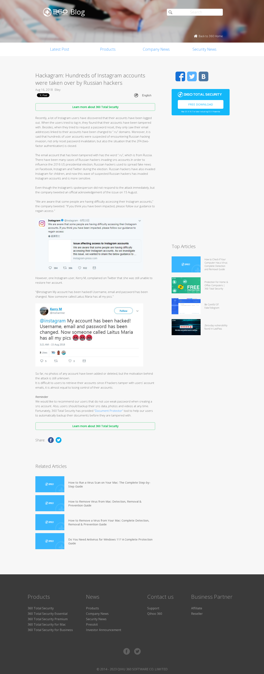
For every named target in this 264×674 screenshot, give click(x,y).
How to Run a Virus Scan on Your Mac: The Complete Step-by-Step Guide (109, 484)
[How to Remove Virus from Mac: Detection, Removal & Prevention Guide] (49, 503)
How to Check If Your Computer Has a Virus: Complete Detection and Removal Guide (216, 264)
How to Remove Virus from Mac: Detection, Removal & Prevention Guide (104, 503)
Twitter (192, 76)
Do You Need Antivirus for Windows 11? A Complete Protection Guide (110, 541)
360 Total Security (41, 608)
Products (108, 49)
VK (203, 76)
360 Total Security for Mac (47, 624)
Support (153, 608)
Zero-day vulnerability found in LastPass (215, 327)
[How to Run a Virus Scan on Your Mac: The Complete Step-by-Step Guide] (49, 484)
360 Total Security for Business (50, 630)
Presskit (92, 624)
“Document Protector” (108, 411)
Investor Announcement (103, 630)
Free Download (200, 104)
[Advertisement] (201, 181)
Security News (204, 49)
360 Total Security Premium (48, 619)
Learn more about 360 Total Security (95, 107)
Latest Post (59, 49)
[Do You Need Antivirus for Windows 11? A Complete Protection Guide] (49, 541)
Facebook (180, 76)
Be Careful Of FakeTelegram (211, 306)
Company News (156, 49)
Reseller (197, 613)
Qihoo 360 (154, 613)
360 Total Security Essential (47, 613)
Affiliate (196, 608)
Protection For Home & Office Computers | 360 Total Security (216, 285)
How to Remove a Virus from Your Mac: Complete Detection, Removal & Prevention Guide (108, 522)
